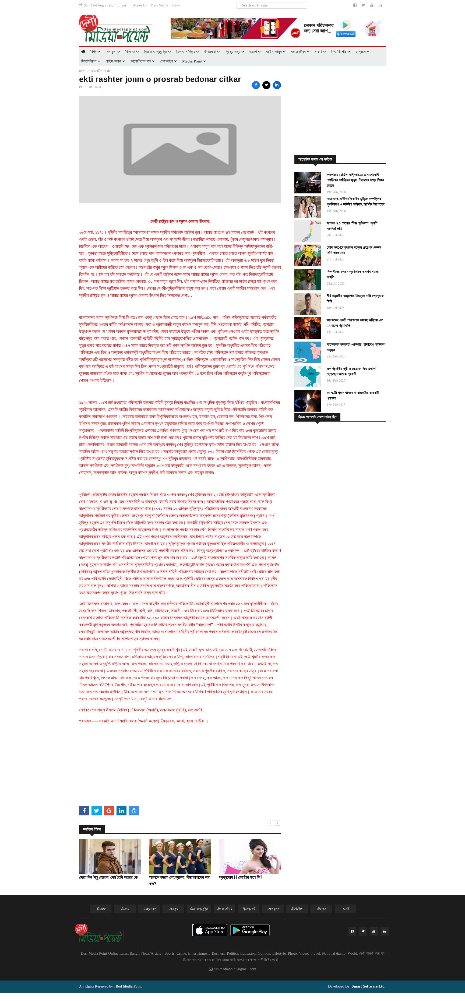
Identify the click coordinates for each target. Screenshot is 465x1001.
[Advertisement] (180, 766)
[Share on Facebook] (256, 85)
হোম (81, 71)
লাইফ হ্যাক (114, 61)
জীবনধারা (210, 52)
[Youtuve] (372, 5)
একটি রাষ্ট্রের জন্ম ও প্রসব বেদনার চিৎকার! (180, 221)
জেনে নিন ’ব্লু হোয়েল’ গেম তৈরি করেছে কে (108, 877)
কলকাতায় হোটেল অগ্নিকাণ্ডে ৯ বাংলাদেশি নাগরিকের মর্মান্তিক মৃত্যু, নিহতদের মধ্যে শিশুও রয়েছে (355, 179)
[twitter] (364, 5)
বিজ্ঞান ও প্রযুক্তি (156, 52)
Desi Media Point (129, 986)
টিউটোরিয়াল (89, 61)
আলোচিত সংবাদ (141, 61)
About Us (140, 5)
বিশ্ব (93, 52)
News (176, 5)
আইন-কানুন (274, 52)
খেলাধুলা (111, 52)
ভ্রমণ (253, 52)
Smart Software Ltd (368, 986)
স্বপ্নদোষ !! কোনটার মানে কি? (240, 877)
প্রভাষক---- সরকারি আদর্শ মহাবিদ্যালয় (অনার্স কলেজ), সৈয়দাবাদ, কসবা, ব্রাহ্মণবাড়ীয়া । (143, 721)
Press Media (159, 5)
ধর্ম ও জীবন (299, 52)
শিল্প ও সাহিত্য (186, 52)
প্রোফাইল (167, 61)
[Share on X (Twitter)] (266, 85)
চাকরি (319, 52)
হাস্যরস (361, 52)
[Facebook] (355, 5)
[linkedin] (380, 5)
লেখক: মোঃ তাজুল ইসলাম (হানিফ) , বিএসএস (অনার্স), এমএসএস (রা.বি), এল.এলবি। (142, 709)
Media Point (192, 61)
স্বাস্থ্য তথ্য (233, 52)
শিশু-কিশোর (339, 52)
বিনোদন (130, 52)
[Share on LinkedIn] (277, 85)
